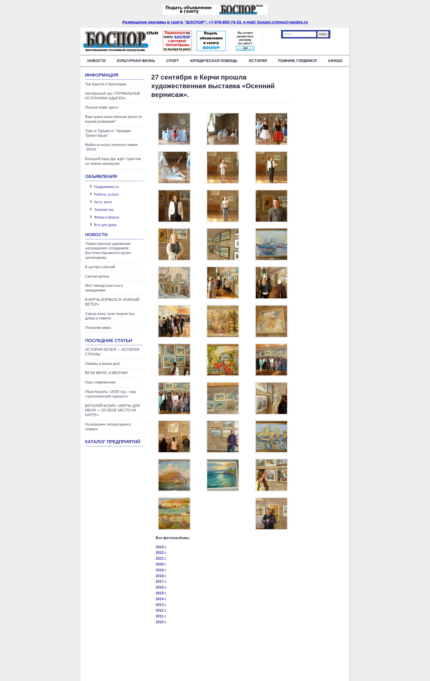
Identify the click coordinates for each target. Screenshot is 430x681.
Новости (96, 61)
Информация (101, 75)
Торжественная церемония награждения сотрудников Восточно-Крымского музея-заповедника (108, 250)
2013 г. (161, 605)
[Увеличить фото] (174, 144)
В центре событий (100, 267)
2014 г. (161, 599)
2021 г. (161, 558)
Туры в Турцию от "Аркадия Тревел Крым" (108, 133)
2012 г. (161, 610)
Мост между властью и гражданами (104, 288)
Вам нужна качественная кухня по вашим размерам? (113, 119)
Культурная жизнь (136, 61)
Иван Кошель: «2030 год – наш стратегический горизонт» (110, 394)
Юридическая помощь (214, 61)
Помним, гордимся (297, 61)
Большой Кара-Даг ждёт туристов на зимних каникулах (113, 161)
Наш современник (100, 382)
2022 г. (161, 553)
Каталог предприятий (112, 441)
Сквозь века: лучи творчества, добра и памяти (110, 316)
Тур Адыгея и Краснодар (105, 84)
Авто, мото (103, 202)
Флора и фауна (106, 217)
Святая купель (97, 276)
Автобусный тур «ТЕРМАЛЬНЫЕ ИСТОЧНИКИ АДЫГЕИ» (112, 96)
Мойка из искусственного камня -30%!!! (111, 147)
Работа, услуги (106, 194)
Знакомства (104, 210)
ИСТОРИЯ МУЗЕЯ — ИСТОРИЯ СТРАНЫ (112, 352)
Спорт (172, 61)
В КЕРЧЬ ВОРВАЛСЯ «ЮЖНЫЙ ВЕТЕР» (112, 302)
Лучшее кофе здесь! (101, 107)
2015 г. (161, 593)
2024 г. (161, 547)
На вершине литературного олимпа (108, 426)
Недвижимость (106, 187)
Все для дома (105, 225)
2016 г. (161, 587)
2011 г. (161, 616)
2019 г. (161, 570)
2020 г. (161, 564)
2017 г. (161, 581)
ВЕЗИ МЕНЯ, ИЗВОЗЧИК (106, 373)
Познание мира (98, 328)
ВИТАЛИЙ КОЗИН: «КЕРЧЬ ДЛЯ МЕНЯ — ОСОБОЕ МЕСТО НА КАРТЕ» (112, 410)
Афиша (335, 61)
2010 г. (161, 622)
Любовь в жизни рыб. (102, 364)
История (258, 61)
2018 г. (161, 576)
